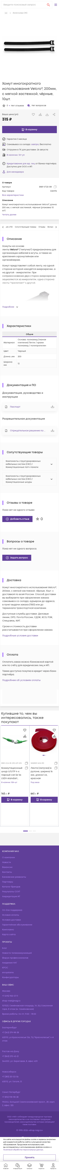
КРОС (5, 967)
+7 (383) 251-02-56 (10, 1076)
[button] (29, 46)
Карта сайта (9, 934)
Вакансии (7, 867)
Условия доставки (11, 920)
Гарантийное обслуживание (17, 924)
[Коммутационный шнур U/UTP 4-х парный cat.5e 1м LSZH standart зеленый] (14, 740)
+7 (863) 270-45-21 (10, 1056)
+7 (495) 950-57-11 (10, 996)
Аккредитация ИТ (11, 896)
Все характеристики (13, 195)
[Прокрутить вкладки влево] (3, 227)
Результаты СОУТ (11, 891)
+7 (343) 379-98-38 (10, 1032)
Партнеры (7, 882)
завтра (35, 144)
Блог (4, 948)
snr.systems (8, 972)
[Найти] (48, 4)
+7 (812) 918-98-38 (10, 1097)
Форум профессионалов (15, 958)
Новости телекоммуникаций (17, 953)
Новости (6, 862)
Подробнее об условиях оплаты (21, 680)
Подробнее (8, 307)
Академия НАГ (9, 962)
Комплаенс (8, 929)
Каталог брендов (11, 886)
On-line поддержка (12, 910)
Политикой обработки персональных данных (23, 1150)
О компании (8, 857)
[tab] (25, 227)
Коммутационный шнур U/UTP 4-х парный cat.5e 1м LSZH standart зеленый (11, 773)
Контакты (7, 872)
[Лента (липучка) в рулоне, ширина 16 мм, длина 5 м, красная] (44, 740)
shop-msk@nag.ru (11, 1000)
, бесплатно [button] (41, 144)
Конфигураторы (10, 977)
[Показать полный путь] (6, 13)
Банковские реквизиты (14, 877)
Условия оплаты (10, 915)
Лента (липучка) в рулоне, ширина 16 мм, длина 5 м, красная (42, 773)
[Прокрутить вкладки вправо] (56, 227)
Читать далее (9, 214)
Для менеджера (15, 172)
